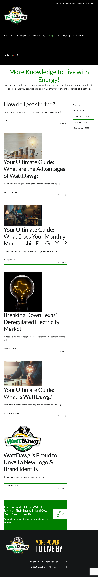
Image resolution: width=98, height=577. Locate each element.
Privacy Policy (36, 562)
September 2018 (81, 128)
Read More (62, 123)
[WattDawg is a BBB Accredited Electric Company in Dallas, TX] (80, 546)
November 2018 (81, 116)
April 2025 (79, 110)
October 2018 (80, 122)
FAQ (66, 562)
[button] (18, 55)
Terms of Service (54, 562)
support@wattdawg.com (85, 3)
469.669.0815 (70, 3)
